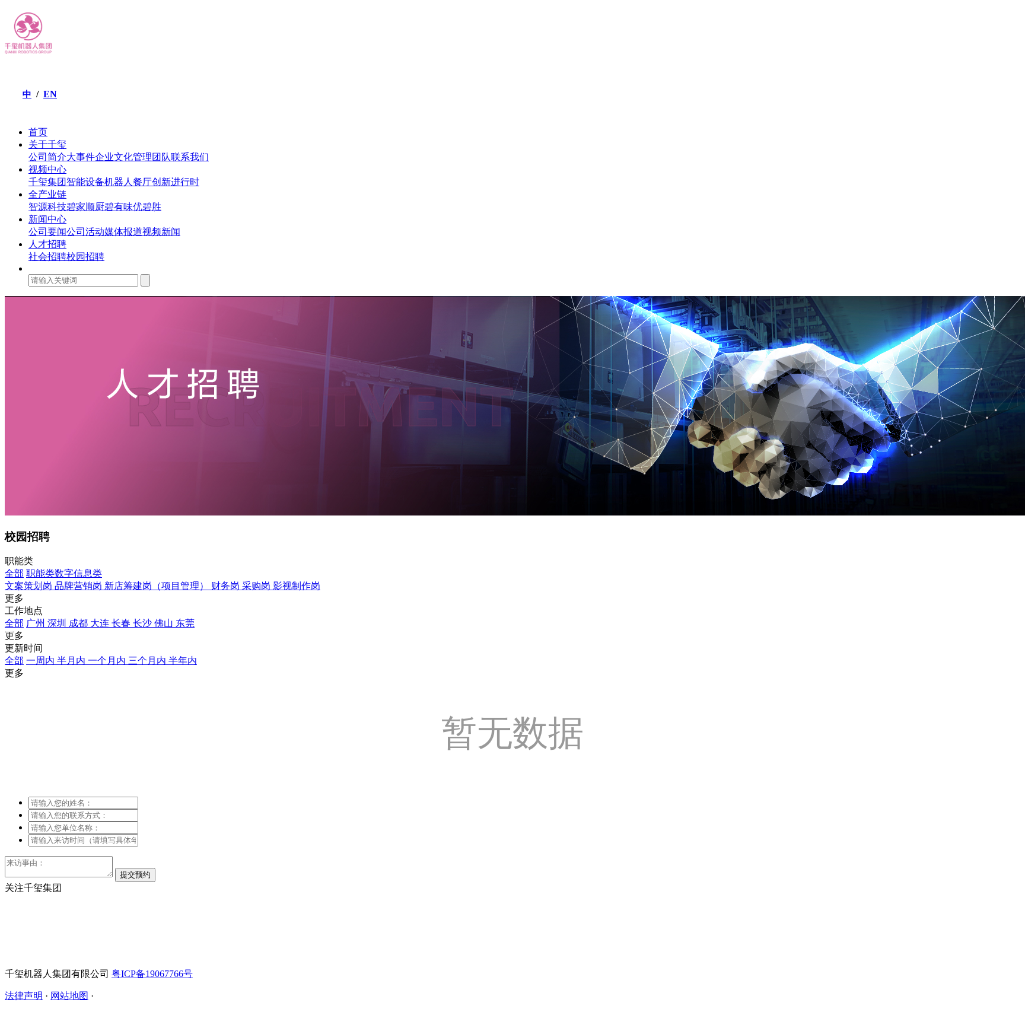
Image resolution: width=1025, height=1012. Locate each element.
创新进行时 (175, 182)
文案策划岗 (30, 586)
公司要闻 (47, 232)
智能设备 (85, 182)
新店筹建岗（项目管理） (157, 586)
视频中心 (47, 169)
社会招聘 (47, 257)
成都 (79, 623)
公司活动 (85, 232)
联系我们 (190, 157)
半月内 (72, 660)
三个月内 (148, 660)
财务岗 (226, 586)
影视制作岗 (296, 586)
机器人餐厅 (128, 182)
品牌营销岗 (79, 586)
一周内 (41, 660)
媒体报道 (123, 232)
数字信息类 (78, 573)
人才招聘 (47, 244)
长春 (122, 623)
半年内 (182, 660)
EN (50, 94)
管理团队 (152, 157)
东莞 (185, 623)
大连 (101, 623)
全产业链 (47, 194)
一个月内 (108, 660)
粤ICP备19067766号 (152, 974)
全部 (14, 573)
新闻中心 (47, 219)
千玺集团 (47, 182)
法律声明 (24, 996)
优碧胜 (147, 207)
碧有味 (118, 207)
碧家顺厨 (85, 207)
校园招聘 (85, 257)
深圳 (58, 623)
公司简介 (47, 157)
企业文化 (114, 157)
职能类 (40, 573)
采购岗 (257, 586)
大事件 (80, 157)
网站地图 (69, 996)
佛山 (165, 623)
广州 (36, 623)
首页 (37, 132)
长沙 (143, 623)
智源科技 (47, 207)
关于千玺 (47, 144)
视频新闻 (161, 232)
